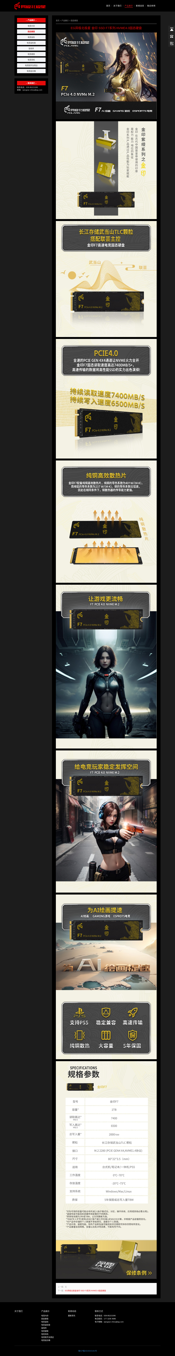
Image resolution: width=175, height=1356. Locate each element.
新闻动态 (140, 6)
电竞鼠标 (31, 37)
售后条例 (151, 6)
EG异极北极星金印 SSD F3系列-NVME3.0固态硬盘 (85, 1291)
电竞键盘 (31, 54)
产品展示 (129, 6)
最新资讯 (71, 1316)
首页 (108, 6)
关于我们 (117, 6)
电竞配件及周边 (31, 65)
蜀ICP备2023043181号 (87, 1351)
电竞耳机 (31, 60)
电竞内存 (31, 26)
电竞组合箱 (31, 71)
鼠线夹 (31, 48)
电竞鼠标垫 (31, 43)
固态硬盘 (31, 32)
